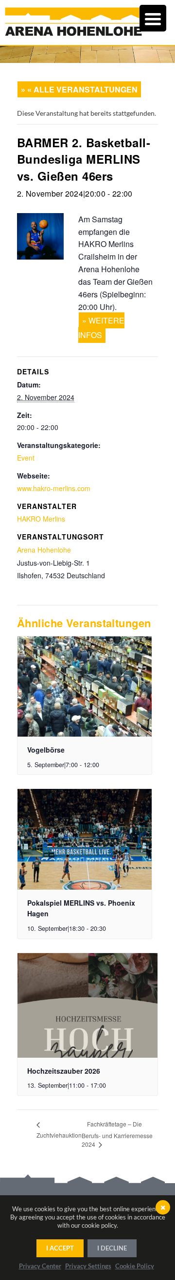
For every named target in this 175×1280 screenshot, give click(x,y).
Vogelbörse (46, 750)
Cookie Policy (134, 1266)
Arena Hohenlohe (44, 550)
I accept (60, 1248)
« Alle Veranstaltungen (82, 89)
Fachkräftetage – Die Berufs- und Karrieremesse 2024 (117, 1134)
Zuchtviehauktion (59, 1135)
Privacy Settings (88, 1266)
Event (26, 458)
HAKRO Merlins (41, 519)
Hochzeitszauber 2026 (63, 1071)
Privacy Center (40, 1266)
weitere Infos (101, 327)
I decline (112, 1248)
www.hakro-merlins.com (53, 488)
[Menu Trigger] (153, 18)
